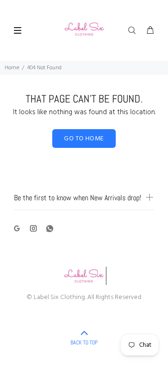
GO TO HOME (84, 138)
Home (12, 68)
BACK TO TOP (84, 342)
